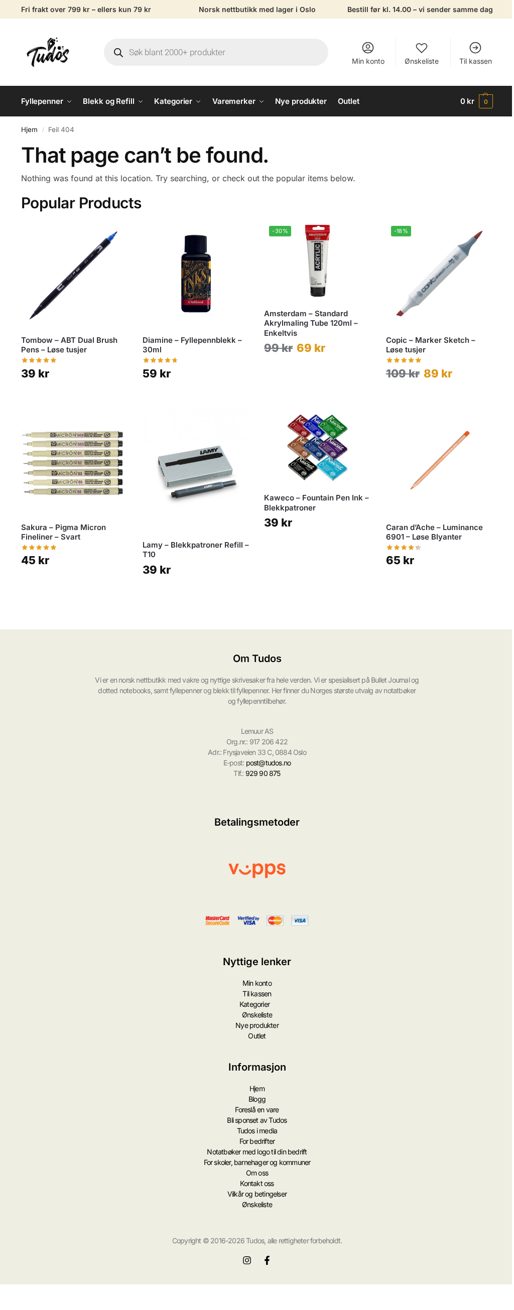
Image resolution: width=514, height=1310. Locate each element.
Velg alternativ (74, 398)
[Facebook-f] (267, 1260)
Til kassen (475, 61)
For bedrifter (257, 1141)
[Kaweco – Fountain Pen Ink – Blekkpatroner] (317, 446)
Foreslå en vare (257, 1109)
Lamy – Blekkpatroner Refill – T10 (196, 550)
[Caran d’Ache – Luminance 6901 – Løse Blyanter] (439, 461)
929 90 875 (263, 773)
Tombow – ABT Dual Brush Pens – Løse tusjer (69, 345)
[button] (476, 101)
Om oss (257, 1172)
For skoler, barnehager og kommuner (257, 1162)
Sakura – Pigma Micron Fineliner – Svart (63, 532)
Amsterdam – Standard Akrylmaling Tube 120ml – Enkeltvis (311, 323)
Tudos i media (257, 1130)
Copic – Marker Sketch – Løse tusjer (430, 345)
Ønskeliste (422, 61)
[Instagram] (246, 1260)
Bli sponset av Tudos (257, 1120)
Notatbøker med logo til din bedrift (257, 1151)
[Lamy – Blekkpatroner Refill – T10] (196, 470)
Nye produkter (257, 1025)
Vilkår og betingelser (257, 1194)
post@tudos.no (268, 762)
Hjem (29, 129)
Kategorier (254, 1004)
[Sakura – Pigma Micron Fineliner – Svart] (74, 461)
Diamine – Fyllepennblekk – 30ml (192, 345)
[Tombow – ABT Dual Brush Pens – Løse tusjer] (74, 274)
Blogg (257, 1099)
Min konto (368, 61)
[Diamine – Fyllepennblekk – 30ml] (196, 274)
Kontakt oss (257, 1183)
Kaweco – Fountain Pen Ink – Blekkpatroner (316, 502)
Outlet (257, 1035)
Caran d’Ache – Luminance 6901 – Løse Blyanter (434, 532)
